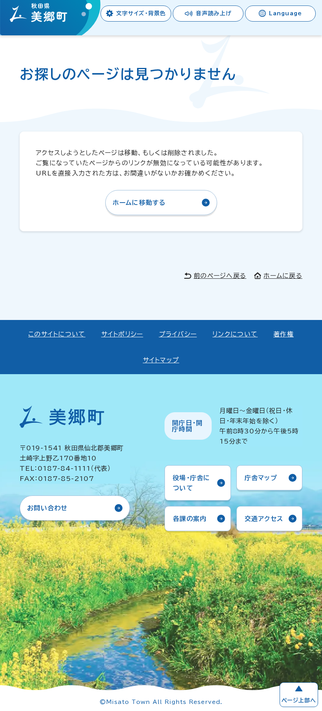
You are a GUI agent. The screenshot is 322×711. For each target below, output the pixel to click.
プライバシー (178, 334)
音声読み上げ (214, 13)
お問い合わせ (47, 508)
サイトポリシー (122, 334)
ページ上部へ (299, 700)
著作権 (283, 334)
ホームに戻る (282, 275)
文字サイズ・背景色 (141, 13)
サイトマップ (161, 360)
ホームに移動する (139, 202)
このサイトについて (57, 334)
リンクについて (235, 334)
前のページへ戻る (220, 275)
